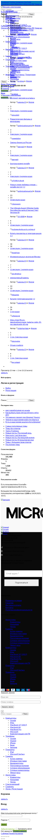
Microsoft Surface (17, 670)
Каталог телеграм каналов (21, 299)
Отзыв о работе (16, 345)
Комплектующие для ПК (20, 663)
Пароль (4, 820)
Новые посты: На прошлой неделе (20, 437)
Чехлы (13, 626)
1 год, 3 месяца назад (19, 358)
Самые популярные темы (16, 426)
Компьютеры (11, 647)
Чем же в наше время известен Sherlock (22, 419)
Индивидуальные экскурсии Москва (25, 257)
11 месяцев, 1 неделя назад (21, 269)
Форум (34, 34)
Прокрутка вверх (16, 833)
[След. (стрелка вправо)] (4, 838)
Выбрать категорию (9, 12)
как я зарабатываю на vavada (18, 410)
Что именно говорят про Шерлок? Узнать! (23, 417)
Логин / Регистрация (14, 789)
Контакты (9, 607)
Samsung (13, 683)
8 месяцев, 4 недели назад (21, 66)
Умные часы (15, 645)
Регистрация (11, 390)
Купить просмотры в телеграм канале (26, 233)
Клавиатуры (15, 18)
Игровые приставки (18, 633)
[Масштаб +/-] (8, 836)
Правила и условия (14, 600)
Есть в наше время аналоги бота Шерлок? (23, 422)
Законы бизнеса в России (21, 142)
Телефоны (10, 66)
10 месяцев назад (17, 200)
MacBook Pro (15, 659)
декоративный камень (19, 278)
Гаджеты (9, 25)
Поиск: (4, 14)
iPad (12, 668)
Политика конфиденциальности (19, 610)
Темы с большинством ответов (18, 442)
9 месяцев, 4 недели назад (21, 176)
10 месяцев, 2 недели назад (21, 225)
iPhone (12, 679)
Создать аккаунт (20, 831)
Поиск (4, 82)
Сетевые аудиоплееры (19, 643)
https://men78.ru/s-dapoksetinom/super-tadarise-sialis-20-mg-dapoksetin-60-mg (26, 322)
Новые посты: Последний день (19, 433)
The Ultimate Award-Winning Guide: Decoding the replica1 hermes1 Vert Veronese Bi (24, 210)
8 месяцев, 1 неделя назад (21, 43)
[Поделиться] (4, 836)
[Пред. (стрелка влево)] (2, 838)
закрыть (4, 373)
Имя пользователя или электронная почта (19, 813)
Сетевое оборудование (20, 37)
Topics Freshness (12, 431)
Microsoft (14, 55)
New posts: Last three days (16, 435)
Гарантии (9, 603)
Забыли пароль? (8, 829)
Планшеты (10, 665)
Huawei (13, 677)
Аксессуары (11, 619)
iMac (12, 652)
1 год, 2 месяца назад (19, 337)
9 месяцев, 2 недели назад (21, 111)
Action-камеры (16, 631)
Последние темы (13, 444)
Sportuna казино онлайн (20, 163)
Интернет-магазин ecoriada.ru (22, 98)
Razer (12, 681)
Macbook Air (15, 656)
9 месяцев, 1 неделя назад (21, 90)
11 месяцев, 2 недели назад (21, 290)
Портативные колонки (19, 638)
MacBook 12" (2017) (18, 48)
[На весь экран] (6, 836)
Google (13, 650)
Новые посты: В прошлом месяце (20, 440)
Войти (8, 388)
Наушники (14, 624)
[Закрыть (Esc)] (2, 836)
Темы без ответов (13, 428)
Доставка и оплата (13, 605)
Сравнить (10, 786)
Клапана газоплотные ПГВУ (22, 30)
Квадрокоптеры (16, 636)
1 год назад (14, 311)
